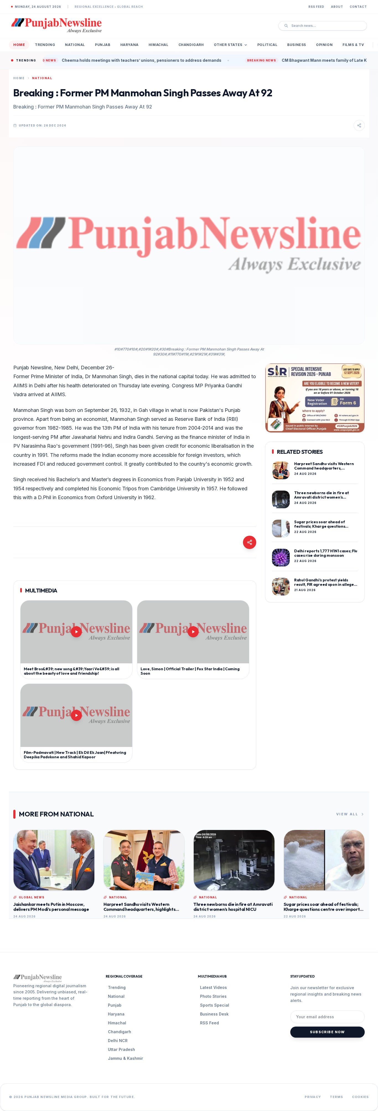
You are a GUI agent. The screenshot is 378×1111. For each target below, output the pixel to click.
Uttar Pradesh (121, 1049)
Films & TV (353, 45)
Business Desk (214, 1014)
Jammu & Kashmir (125, 1058)
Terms (336, 1097)
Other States (228, 45)
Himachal (159, 45)
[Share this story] (359, 125)
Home (19, 45)
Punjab (102, 45)
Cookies (360, 1097)
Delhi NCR (118, 1040)
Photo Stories (213, 996)
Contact (358, 6)
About (337, 6)
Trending (45, 45)
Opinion (324, 45)
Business (296, 45)
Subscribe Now (327, 1032)
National (75, 45)
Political (267, 45)
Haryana (129, 45)
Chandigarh (191, 45)
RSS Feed (316, 6)
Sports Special (214, 1005)
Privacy (313, 1097)
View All (347, 814)
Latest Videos (213, 987)
